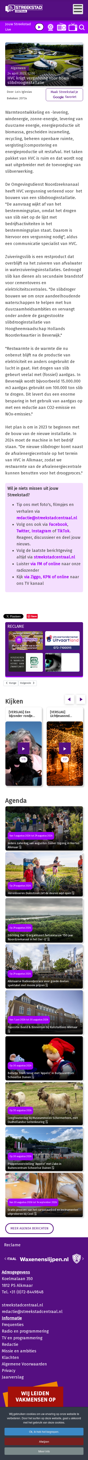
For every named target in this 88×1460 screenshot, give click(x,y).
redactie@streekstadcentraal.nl (46, 517)
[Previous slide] (5, 1258)
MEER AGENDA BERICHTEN (29, 1228)
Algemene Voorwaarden (24, 1364)
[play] (39, 27)
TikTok (63, 530)
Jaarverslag (13, 1377)
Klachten (10, 1357)
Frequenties (13, 1324)
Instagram (41, 530)
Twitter (22, 530)
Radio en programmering (25, 1331)
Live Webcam (49, 27)
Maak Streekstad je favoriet (64, 94)
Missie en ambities (19, 1351)
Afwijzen (44, 1441)
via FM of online (45, 563)
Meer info (44, 1451)
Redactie (10, 1344)
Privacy (8, 1370)
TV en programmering (22, 1337)
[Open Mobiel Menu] (78, 9)
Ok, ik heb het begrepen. (44, 1431)
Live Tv (72, 27)
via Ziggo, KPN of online (46, 576)
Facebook (58, 524)
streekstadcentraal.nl (54, 557)
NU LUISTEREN (60, 27)
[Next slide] (83, 1258)
